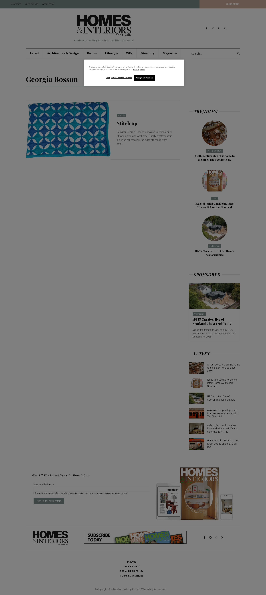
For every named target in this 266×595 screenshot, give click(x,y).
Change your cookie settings (119, 78)
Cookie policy (139, 69)
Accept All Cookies (144, 78)
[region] (134, 73)
